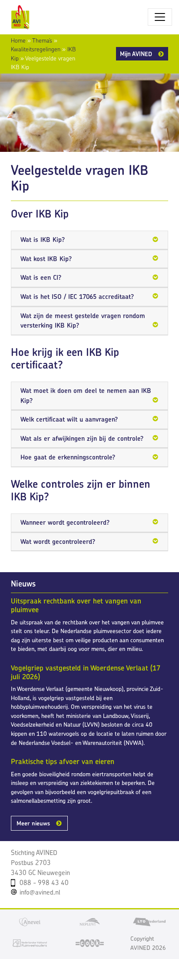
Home (18, 40)
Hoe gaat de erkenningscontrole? (67, 457)
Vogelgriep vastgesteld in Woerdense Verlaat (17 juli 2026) (85, 672)
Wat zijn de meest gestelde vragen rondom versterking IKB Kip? (82, 320)
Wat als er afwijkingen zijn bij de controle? (81, 438)
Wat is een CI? (40, 277)
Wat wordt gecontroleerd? (57, 541)
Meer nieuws (33, 823)
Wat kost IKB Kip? (46, 258)
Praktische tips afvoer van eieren (62, 761)
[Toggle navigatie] (160, 17)
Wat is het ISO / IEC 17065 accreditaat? (77, 296)
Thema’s (42, 40)
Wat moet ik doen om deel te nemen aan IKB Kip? (85, 395)
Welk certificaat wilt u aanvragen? (69, 419)
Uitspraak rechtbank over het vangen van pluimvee (76, 605)
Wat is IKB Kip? (42, 239)
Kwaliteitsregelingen (35, 49)
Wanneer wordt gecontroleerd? (64, 522)
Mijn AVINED (136, 54)
